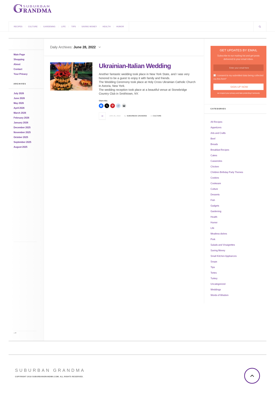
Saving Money (89, 26)
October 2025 (21, 137)
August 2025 (20, 147)
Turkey (214, 278)
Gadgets (215, 206)
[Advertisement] (25, 199)
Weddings (216, 289)
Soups (214, 261)
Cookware (216, 183)
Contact (18, 69)
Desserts (215, 194)
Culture (33, 26)
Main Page (19, 54)
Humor (120, 26)
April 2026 (19, 108)
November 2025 (22, 132)
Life (63, 26)
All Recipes (216, 122)
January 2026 (21, 122)
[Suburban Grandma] (33, 8)
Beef (213, 138)
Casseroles (216, 161)
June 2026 (19, 98)
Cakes (214, 155)
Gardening (49, 26)
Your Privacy (21, 74)
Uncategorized (218, 284)
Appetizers (216, 127)
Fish (213, 200)
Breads (214, 144)
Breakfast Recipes (220, 150)
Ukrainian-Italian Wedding (135, 66)
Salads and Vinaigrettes (223, 245)
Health (107, 26)
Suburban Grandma (137, 116)
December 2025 (22, 127)
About (17, 64)
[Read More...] (102, 116)
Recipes (18, 26)
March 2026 (20, 113)
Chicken (215, 166)
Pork (213, 239)
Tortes (214, 273)
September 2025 (22, 142)
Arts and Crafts (218, 133)
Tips (73, 26)
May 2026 (19, 103)
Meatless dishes (219, 233)
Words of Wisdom (219, 295)
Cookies (215, 178)
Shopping (19, 59)
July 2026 (19, 93)
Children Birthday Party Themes (227, 172)
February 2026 (21, 118)
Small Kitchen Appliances (224, 256)
